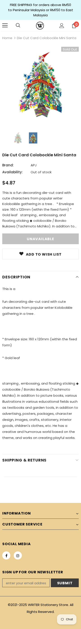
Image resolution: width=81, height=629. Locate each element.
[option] (40, 85)
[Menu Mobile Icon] (5, 25)
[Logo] (40, 26)
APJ (34, 165)
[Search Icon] (18, 25)
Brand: (8, 165)
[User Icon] (61, 25)
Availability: (12, 172)
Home (7, 38)
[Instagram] (18, 555)
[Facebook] (6, 555)
